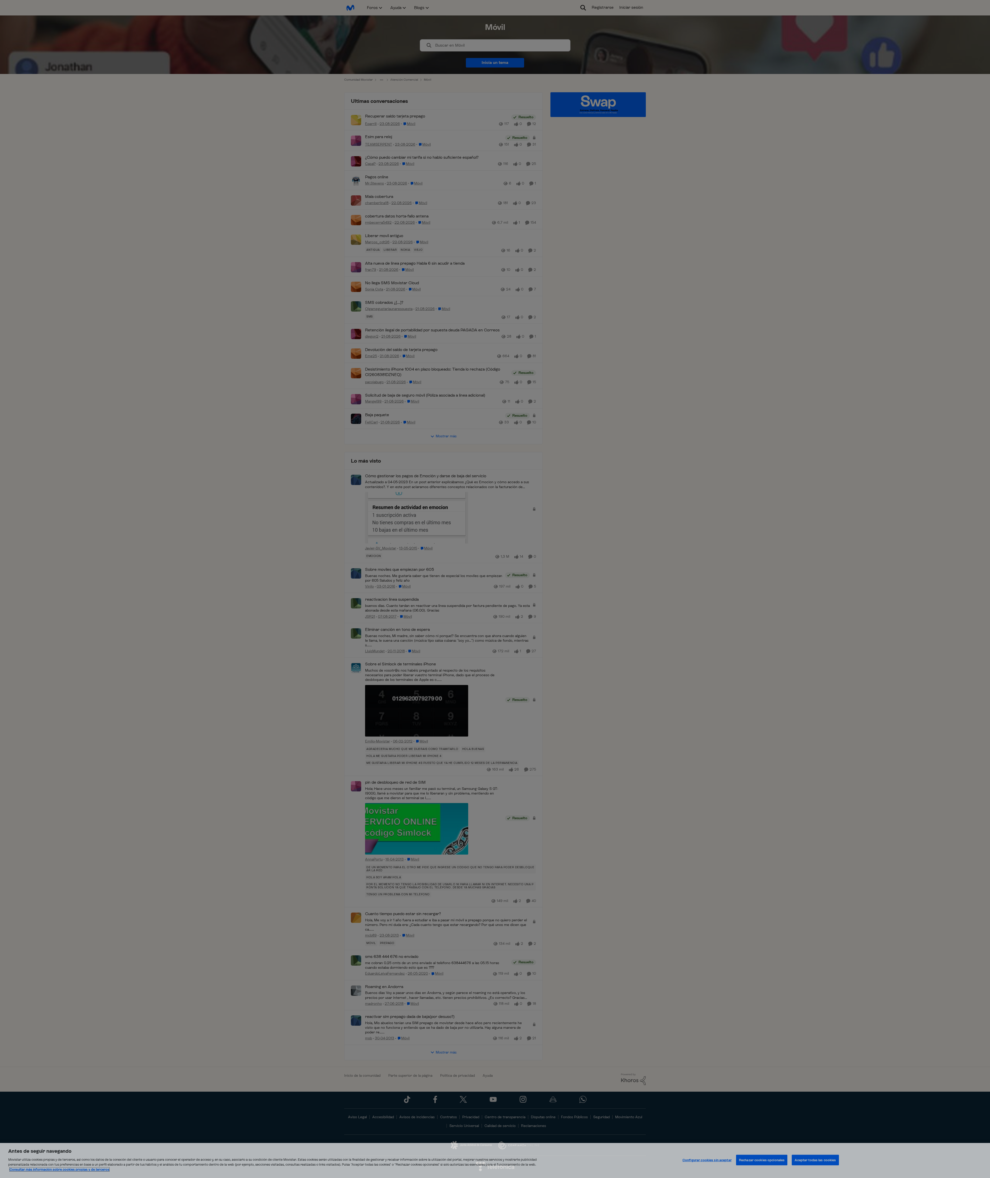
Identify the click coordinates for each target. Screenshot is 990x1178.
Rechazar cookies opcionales (762, 1160)
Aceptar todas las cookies (815, 1160)
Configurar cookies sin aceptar (707, 1160)
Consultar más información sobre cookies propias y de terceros (59, 1169)
